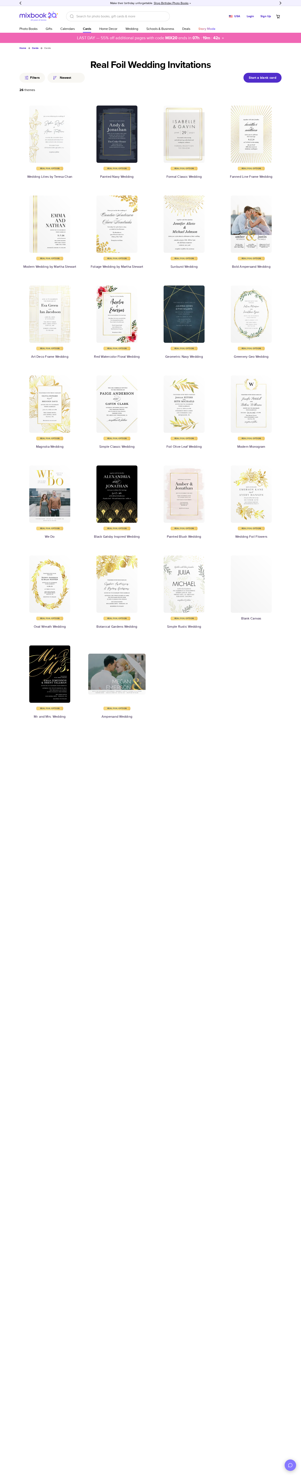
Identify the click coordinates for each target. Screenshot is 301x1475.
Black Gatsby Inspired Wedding (117, 536)
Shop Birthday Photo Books (171, 3)
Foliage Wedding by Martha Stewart (117, 266)
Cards (87, 28)
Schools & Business (160, 28)
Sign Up (265, 16)
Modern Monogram (251, 446)
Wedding (132, 28)
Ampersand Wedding (117, 716)
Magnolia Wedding (49, 446)
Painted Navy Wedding (117, 176)
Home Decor (108, 28)
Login (250, 16)
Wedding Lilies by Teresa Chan (49, 176)
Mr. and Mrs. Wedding (50, 716)
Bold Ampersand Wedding (251, 266)
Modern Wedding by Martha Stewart (49, 266)
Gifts (49, 28)
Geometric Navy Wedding (184, 356)
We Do (49, 536)
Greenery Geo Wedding (251, 356)
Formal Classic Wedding (184, 176)
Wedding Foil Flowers (251, 536)
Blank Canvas (251, 618)
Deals (186, 28)
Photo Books (28, 28)
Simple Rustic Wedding (184, 626)
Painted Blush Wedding (184, 536)
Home (22, 48)
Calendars (67, 28)
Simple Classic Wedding (117, 446)
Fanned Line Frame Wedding (251, 176)
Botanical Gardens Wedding (116, 626)
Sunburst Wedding (184, 266)
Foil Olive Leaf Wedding (184, 446)
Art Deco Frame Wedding (49, 356)
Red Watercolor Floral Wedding (117, 356)
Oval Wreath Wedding (50, 626)
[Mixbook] (38, 16)
